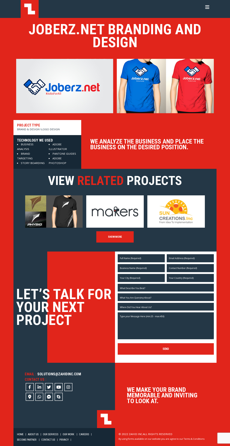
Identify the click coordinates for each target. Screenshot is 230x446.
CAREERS (84, 434)
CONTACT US (48, 439)
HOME (20, 434)
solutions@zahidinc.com (59, 374)
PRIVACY (64, 439)
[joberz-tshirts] (165, 86)
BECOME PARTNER (27, 439)
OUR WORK (69, 434)
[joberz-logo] (64, 86)
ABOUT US (33, 434)
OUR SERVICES (50, 434)
